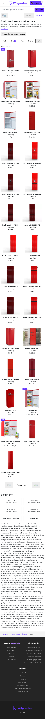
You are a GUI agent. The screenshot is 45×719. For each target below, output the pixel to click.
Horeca (11, 663)
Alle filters (39, 15)
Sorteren (31, 41)
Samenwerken (22, 682)
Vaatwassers (11, 660)
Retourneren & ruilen (34, 647)
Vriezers (11, 657)
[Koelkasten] (4, 15)
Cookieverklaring (22, 691)
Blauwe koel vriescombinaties (34, 510)
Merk (4, 41)
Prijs (22, 41)
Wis (39, 41)
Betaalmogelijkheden (34, 660)
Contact (22, 676)
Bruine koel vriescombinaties (11, 510)
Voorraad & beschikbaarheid (33, 663)
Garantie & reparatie (34, 657)
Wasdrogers (11, 650)
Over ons (22, 679)
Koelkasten (34, 518)
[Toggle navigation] (3, 3)
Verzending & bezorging (34, 650)
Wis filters (29, 15)
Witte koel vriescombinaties (11, 502)
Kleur (13, 41)
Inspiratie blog (22, 673)
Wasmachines (11, 647)
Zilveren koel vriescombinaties (34, 502)
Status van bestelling (34, 653)
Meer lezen (4, 29)
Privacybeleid (18, 688)
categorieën (15, 643)
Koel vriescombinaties (11, 518)
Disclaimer (27, 688)
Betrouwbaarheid (22, 685)
